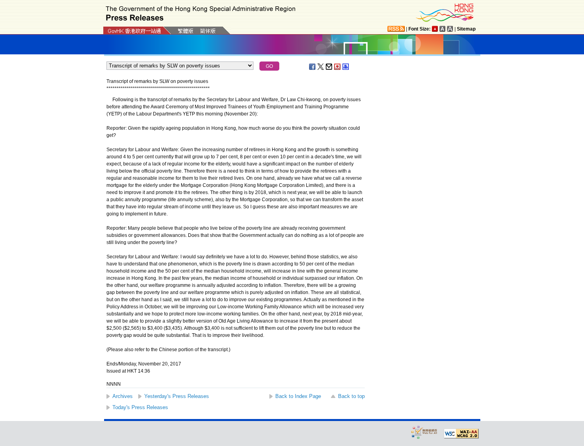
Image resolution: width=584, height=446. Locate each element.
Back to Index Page (298, 396)
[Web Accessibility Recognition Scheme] (424, 432)
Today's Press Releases (140, 407)
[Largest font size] (450, 29)
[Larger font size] (442, 29)
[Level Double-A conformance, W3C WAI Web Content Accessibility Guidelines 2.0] (461, 434)
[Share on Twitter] (321, 66)
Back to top (351, 396)
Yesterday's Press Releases (176, 396)
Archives (122, 396)
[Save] (337, 66)
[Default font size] (435, 29)
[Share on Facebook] (312, 66)
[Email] (329, 66)
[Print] (346, 66)
